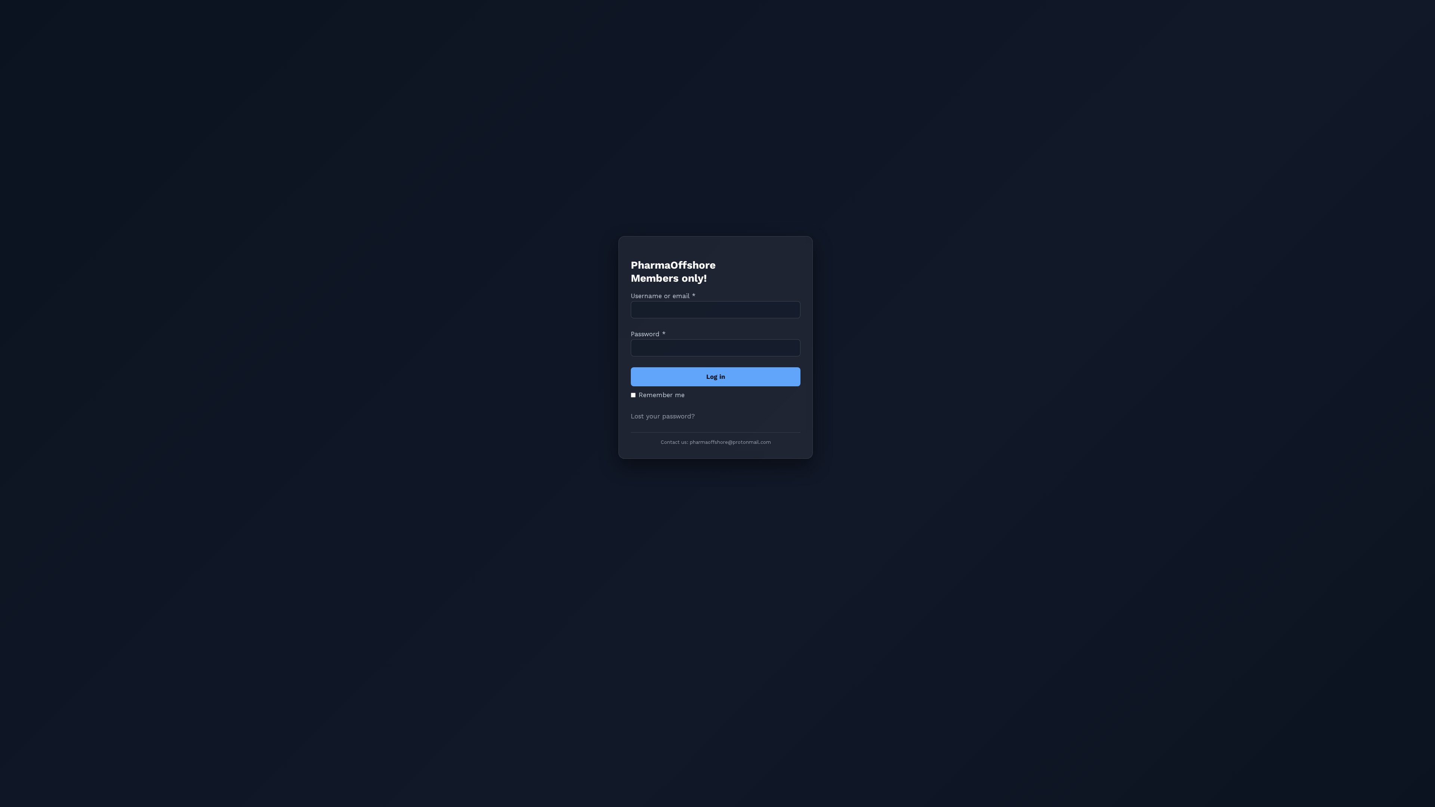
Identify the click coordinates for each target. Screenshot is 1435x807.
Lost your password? (663, 416)
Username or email (663, 296)
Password (648, 334)
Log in (715, 376)
